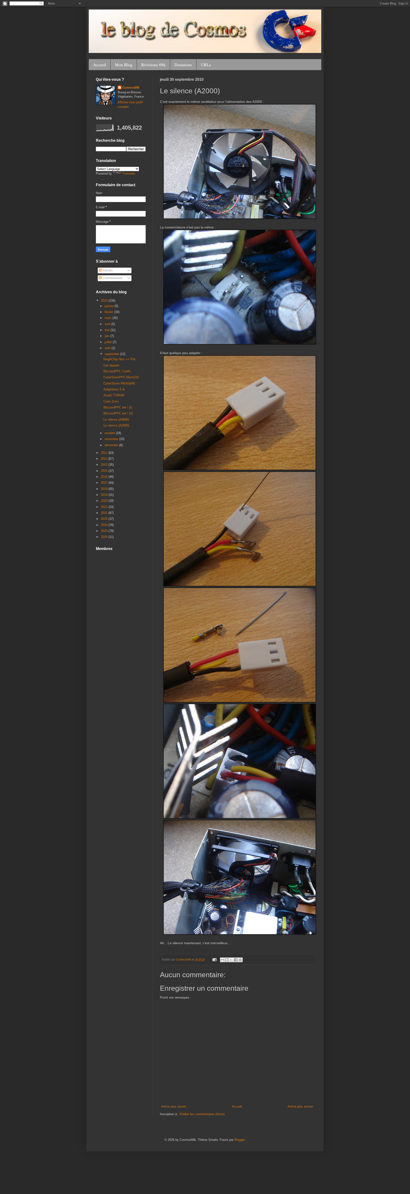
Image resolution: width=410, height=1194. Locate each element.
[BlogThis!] (226, 959)
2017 (104, 482)
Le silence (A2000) (116, 425)
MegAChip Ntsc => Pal (119, 359)
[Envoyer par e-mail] (222, 959)
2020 (104, 500)
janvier (110, 306)
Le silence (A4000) (116, 419)
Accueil (99, 64)
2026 (104, 537)
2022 (104, 513)
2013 (104, 464)
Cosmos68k (131, 87)
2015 (104, 471)
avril (108, 324)
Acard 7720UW (113, 395)
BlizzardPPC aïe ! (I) (117, 407)
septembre (112, 354)
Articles (107, 270)
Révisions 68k (153, 64)
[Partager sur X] (231, 959)
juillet (109, 342)
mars (108, 318)
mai (108, 330)
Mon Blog (123, 64)
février (109, 312)
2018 (104, 489)
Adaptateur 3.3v (114, 389)
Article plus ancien (300, 1106)
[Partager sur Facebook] (235, 959)
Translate (128, 173)
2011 (104, 453)
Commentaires (112, 278)
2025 (104, 531)
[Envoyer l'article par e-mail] (214, 959)
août (108, 348)
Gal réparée (111, 365)
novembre (112, 439)
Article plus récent (173, 1106)
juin (107, 336)
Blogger (239, 1140)
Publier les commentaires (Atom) (202, 1114)
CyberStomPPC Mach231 (121, 377)
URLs (206, 64)
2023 (104, 519)
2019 (104, 495)
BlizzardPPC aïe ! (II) (118, 413)
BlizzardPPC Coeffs (117, 371)
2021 (104, 507)
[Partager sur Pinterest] (240, 959)
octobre (110, 433)
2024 (104, 525)
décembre (112, 445)
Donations (183, 64)
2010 (104, 300)
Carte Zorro (111, 401)
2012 (104, 458)
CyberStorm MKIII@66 (119, 383)
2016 (104, 477)
